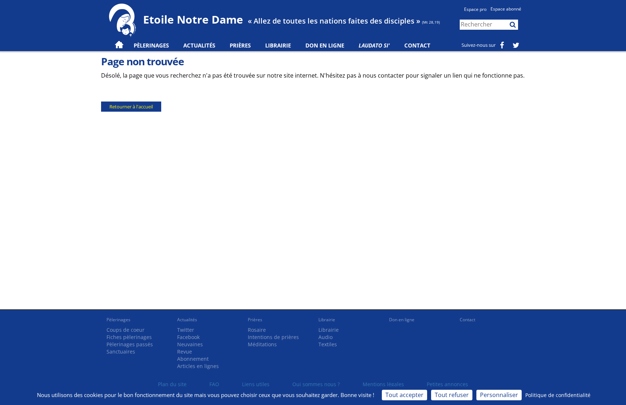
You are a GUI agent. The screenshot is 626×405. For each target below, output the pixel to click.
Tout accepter (404, 395)
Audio (325, 337)
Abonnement (193, 358)
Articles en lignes (198, 366)
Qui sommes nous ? (316, 384)
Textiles (327, 344)
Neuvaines (190, 344)
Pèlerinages (118, 320)
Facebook (188, 337)
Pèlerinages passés (130, 344)
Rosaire (257, 329)
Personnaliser (499, 395)
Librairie (278, 45)
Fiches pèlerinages (129, 337)
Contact (417, 45)
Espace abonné (506, 9)
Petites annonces (447, 384)
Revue (184, 351)
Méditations (262, 344)
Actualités (187, 320)
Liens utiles (256, 384)
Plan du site (172, 384)
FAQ (214, 384)
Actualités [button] (199, 45)
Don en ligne (324, 45)
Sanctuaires (121, 351)
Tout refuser (452, 395)
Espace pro (475, 9)
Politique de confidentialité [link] (557, 395)
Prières (240, 45)
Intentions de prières (273, 337)
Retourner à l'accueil (131, 106)
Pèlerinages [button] (151, 45)
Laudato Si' (374, 45)
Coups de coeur (126, 329)
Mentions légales (383, 384)
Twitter (185, 329)
